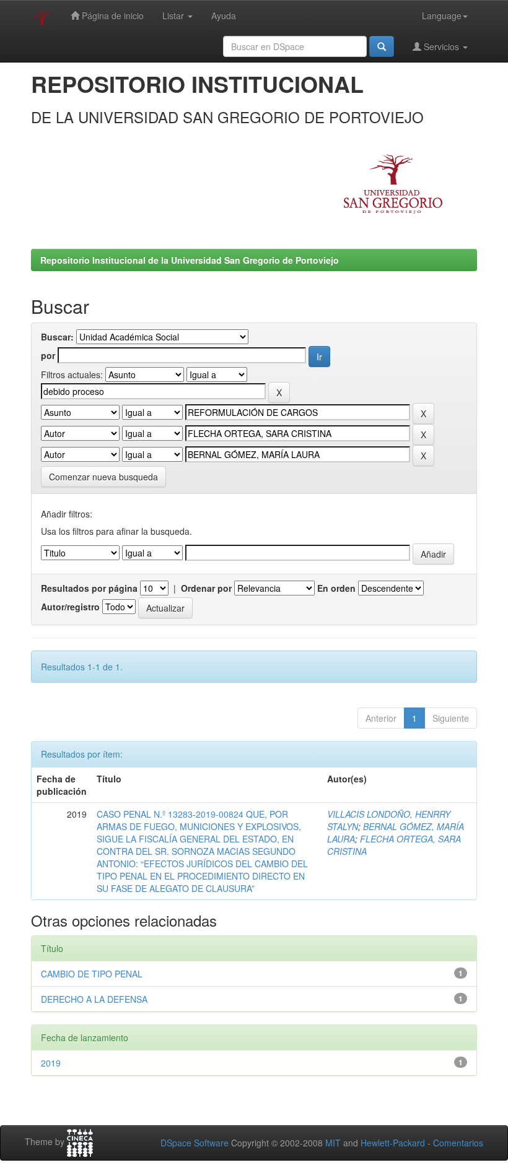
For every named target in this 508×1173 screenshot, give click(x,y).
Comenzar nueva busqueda (103, 476)
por (48, 355)
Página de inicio (111, 15)
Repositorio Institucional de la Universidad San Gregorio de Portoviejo (189, 260)
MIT (333, 1142)
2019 (51, 1063)
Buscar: (57, 337)
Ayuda (223, 15)
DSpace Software (194, 1142)
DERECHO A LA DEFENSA (94, 999)
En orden (336, 588)
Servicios (441, 46)
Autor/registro (70, 606)
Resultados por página (89, 588)
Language (442, 15)
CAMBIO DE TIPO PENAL (91, 973)
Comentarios (458, 1142)
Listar (174, 15)
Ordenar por (206, 588)
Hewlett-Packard (393, 1142)
